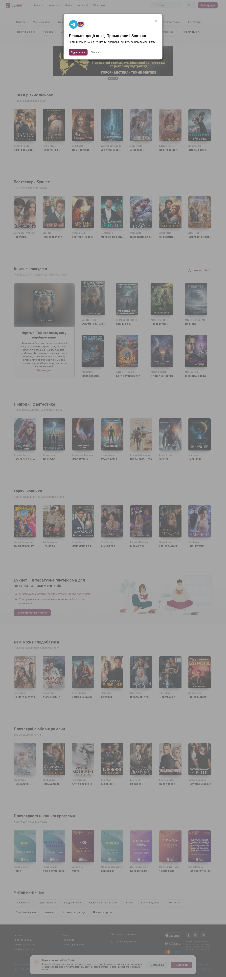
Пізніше (95, 52)
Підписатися (78, 52)
